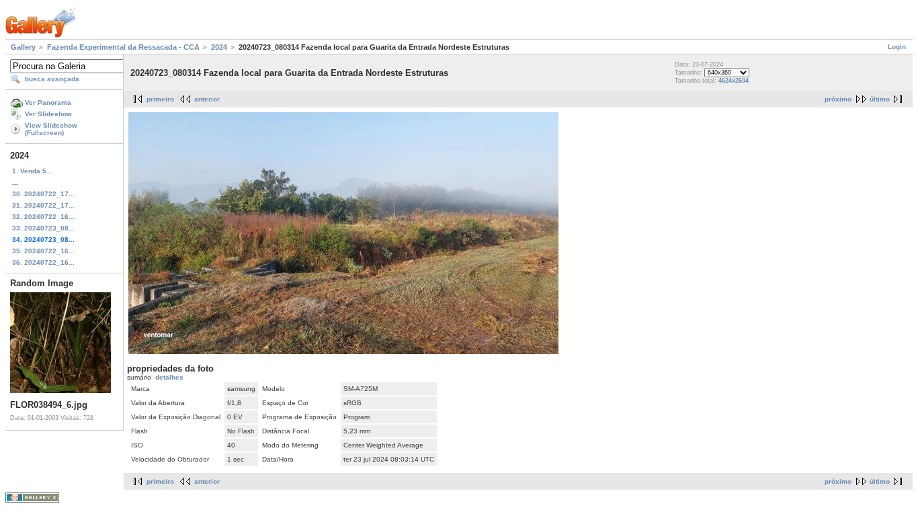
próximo (838, 99)
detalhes (169, 377)
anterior (207, 99)
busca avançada (52, 79)
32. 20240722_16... (43, 216)
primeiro (160, 99)
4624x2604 (733, 80)
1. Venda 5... (32, 171)
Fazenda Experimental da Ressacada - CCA (123, 47)
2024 (219, 47)
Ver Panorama (48, 102)
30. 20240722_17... (43, 194)
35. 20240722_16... (43, 251)
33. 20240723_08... (43, 228)
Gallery (23, 47)
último (880, 99)
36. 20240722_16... (43, 262)
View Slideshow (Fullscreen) (51, 129)
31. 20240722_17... (43, 205)
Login (897, 46)
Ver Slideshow (48, 114)
